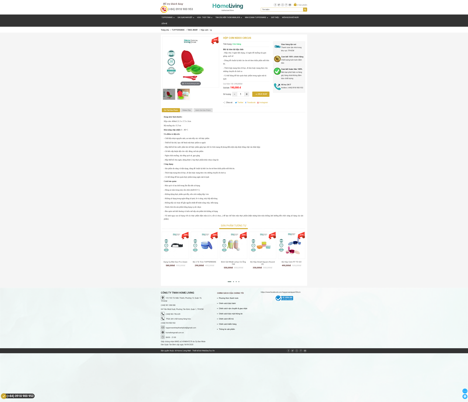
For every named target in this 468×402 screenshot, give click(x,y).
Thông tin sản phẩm (227, 329)
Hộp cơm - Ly (206, 30)
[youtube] (289, 4)
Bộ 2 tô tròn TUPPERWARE (204, 262)
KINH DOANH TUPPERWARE (255, 17)
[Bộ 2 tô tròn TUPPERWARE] (204, 245)
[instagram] (282, 4)
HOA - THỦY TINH (203, 17)
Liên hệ (164, 24)
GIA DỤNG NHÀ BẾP (185, 17)
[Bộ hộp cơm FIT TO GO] (291, 245)
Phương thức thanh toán (228, 298)
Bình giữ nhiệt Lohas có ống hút (233, 263)
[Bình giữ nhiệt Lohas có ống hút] (233, 245)
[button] (229, 282)
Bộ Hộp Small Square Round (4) (262, 263)
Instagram (263, 102)
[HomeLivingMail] (228, 7)
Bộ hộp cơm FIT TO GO (292, 262)
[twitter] (278, 4)
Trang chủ (165, 30)
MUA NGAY (262, 94)
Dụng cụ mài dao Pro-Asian (175, 262)
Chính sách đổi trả (226, 319)
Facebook (251, 102)
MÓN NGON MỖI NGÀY (290, 17)
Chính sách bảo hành (227, 303)
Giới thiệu (275, 17)
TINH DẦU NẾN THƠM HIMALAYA (227, 17)
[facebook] (275, 4)
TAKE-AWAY (192, 30)
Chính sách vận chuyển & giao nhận (233, 308)
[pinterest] (286, 4)
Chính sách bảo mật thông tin (231, 314)
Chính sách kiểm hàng (227, 324)
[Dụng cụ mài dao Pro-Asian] (175, 245)
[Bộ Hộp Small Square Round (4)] (262, 245)
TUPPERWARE (167, 17)
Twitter (240, 102)
